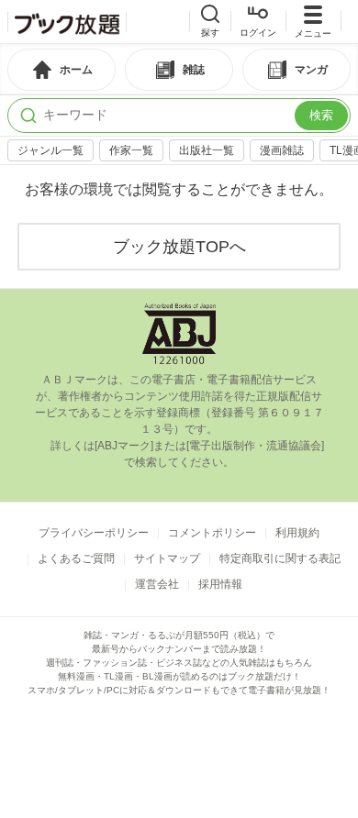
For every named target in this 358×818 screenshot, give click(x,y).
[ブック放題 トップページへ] (67, 22)
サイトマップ (167, 558)
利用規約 (297, 532)
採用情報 (220, 584)
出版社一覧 (206, 150)
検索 (321, 115)
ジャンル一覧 (50, 150)
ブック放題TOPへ (179, 247)
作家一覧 (131, 150)
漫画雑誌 (282, 150)
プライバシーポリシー (94, 532)
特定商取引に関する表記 (280, 558)
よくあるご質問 (76, 558)
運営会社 (157, 584)
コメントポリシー (212, 532)
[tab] (61, 70)
